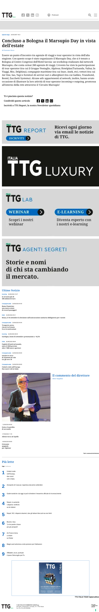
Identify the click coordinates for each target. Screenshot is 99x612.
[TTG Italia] (8, 15)
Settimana (8, 466)
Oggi (3, 466)
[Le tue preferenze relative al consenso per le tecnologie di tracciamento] (95, 610)
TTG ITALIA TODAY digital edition (87, 597)
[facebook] (22, 15)
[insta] (36, 15)
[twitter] (27, 15)
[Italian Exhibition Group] (94, 606)
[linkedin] (32, 15)
